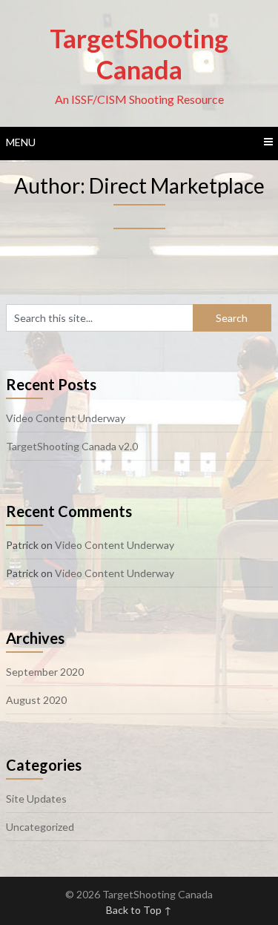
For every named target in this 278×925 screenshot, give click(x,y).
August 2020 (36, 700)
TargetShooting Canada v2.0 (72, 446)
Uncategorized (40, 826)
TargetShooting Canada (139, 53)
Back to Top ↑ (139, 909)
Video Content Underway (65, 418)
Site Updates (36, 798)
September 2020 (45, 671)
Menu (21, 142)
